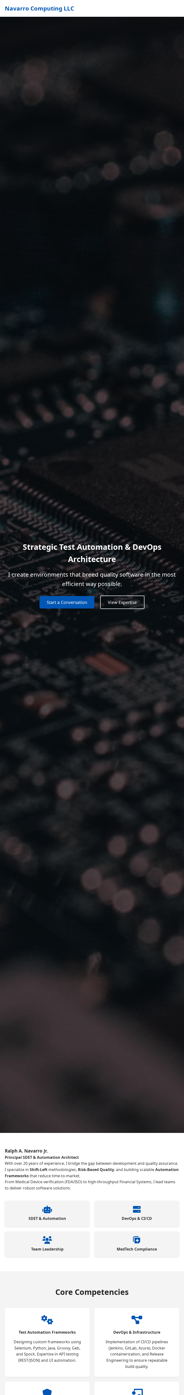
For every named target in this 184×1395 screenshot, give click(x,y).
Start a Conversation (67, 602)
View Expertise (122, 602)
